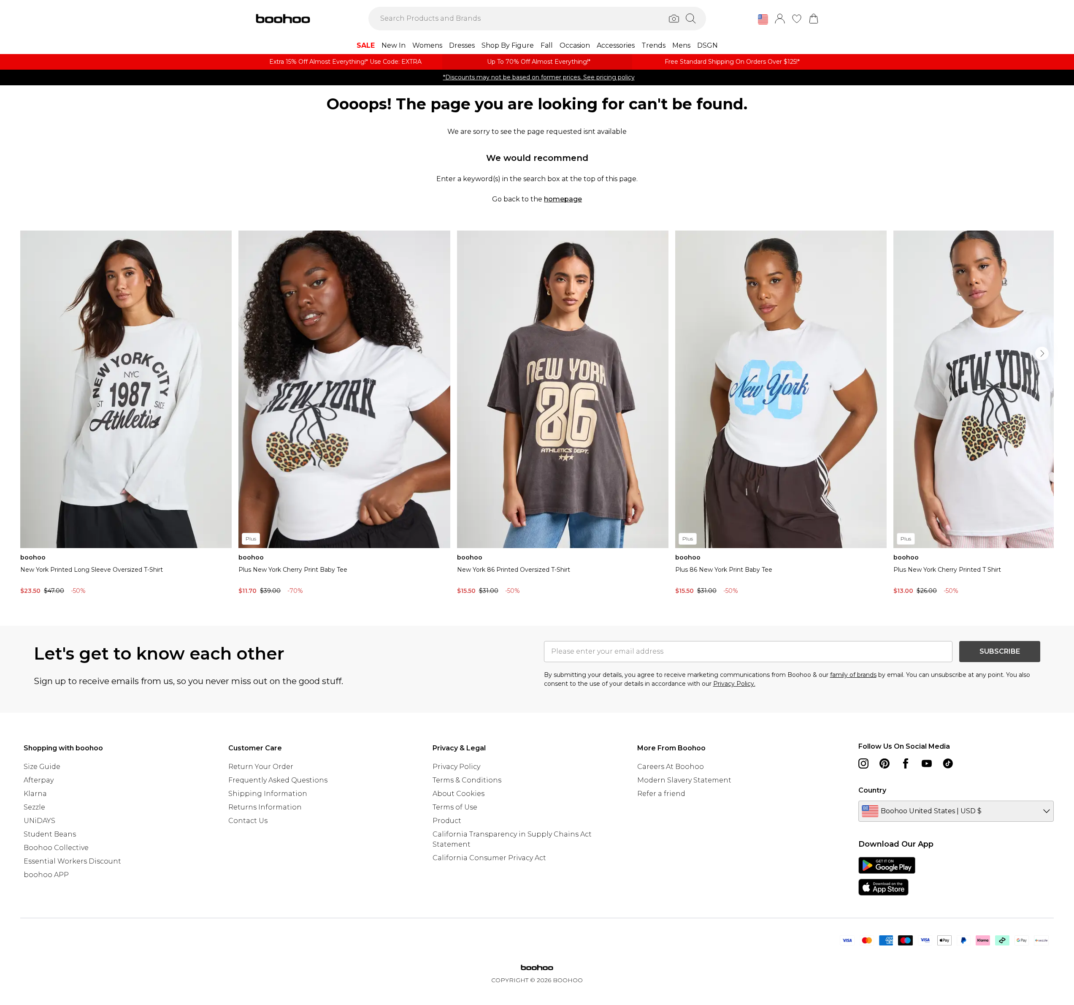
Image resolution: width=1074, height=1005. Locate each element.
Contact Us (248, 821)
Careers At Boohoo (670, 767)
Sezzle (34, 807)
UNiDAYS (39, 821)
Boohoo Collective (56, 848)
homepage (563, 199)
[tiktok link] (948, 763)
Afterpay (39, 780)
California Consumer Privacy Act (489, 858)
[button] (763, 19)
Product (447, 821)
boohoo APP (46, 875)
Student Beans (50, 834)
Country (872, 790)
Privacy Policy (456, 767)
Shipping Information (267, 794)
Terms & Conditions (467, 780)
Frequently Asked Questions (277, 780)
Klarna (35, 794)
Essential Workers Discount (72, 861)
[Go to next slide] (1042, 353)
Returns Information (265, 807)
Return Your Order (260, 767)
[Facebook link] (906, 763)
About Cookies (458, 794)
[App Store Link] (886, 876)
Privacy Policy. (734, 683)
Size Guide (42, 767)
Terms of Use (455, 807)
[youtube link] (927, 763)
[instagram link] (863, 763)
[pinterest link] (884, 763)
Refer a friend (661, 794)
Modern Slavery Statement (684, 780)
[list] (537, 415)
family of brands (853, 675)
